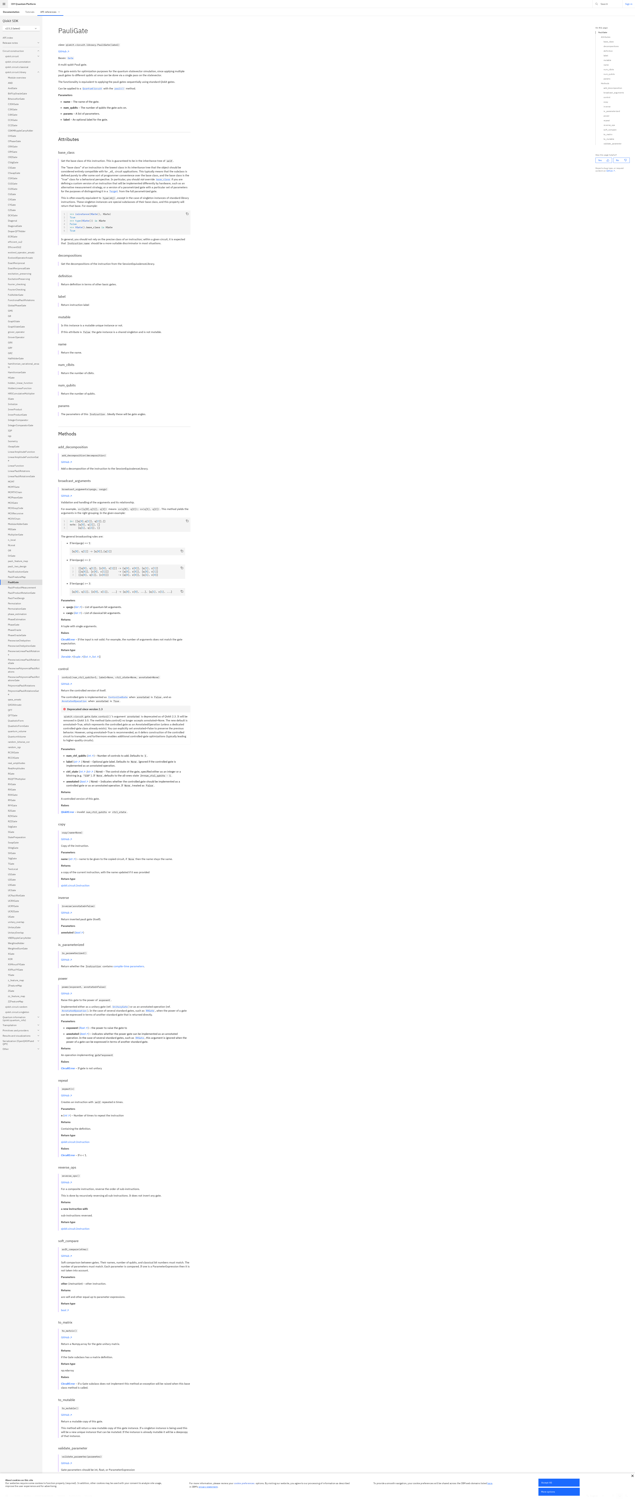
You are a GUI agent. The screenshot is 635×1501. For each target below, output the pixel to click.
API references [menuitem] (48, 11)
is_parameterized (612, 111)
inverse (607, 106)
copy (606, 102)
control (607, 97)
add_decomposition (613, 88)
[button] (632, 1476)
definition (608, 51)
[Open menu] (4, 4)
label (606, 55)
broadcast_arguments (614, 92)
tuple (77, 656)
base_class (609, 41)
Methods (605, 83)
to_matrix (608, 134)
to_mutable (609, 139)
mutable (607, 60)
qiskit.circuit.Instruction (75, 885)
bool (63, 1310)
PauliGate (602, 32)
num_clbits (609, 69)
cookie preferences (244, 1483)
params (607, 78)
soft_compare (610, 129)
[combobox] (21, 28)
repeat (607, 120)
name (606, 65)
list (86, 656)
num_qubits (609, 74)
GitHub (62, 51)
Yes (600, 160)
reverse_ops (609, 125)
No (617, 160)
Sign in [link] (628, 3)
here (489, 1483)
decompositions (611, 46)
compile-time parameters (128, 966)
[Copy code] (187, 213)
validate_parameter (613, 143)
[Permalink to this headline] (90, 30)
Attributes (605, 37)
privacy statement (208, 1486)
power (607, 116)
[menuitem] (11, 12)
